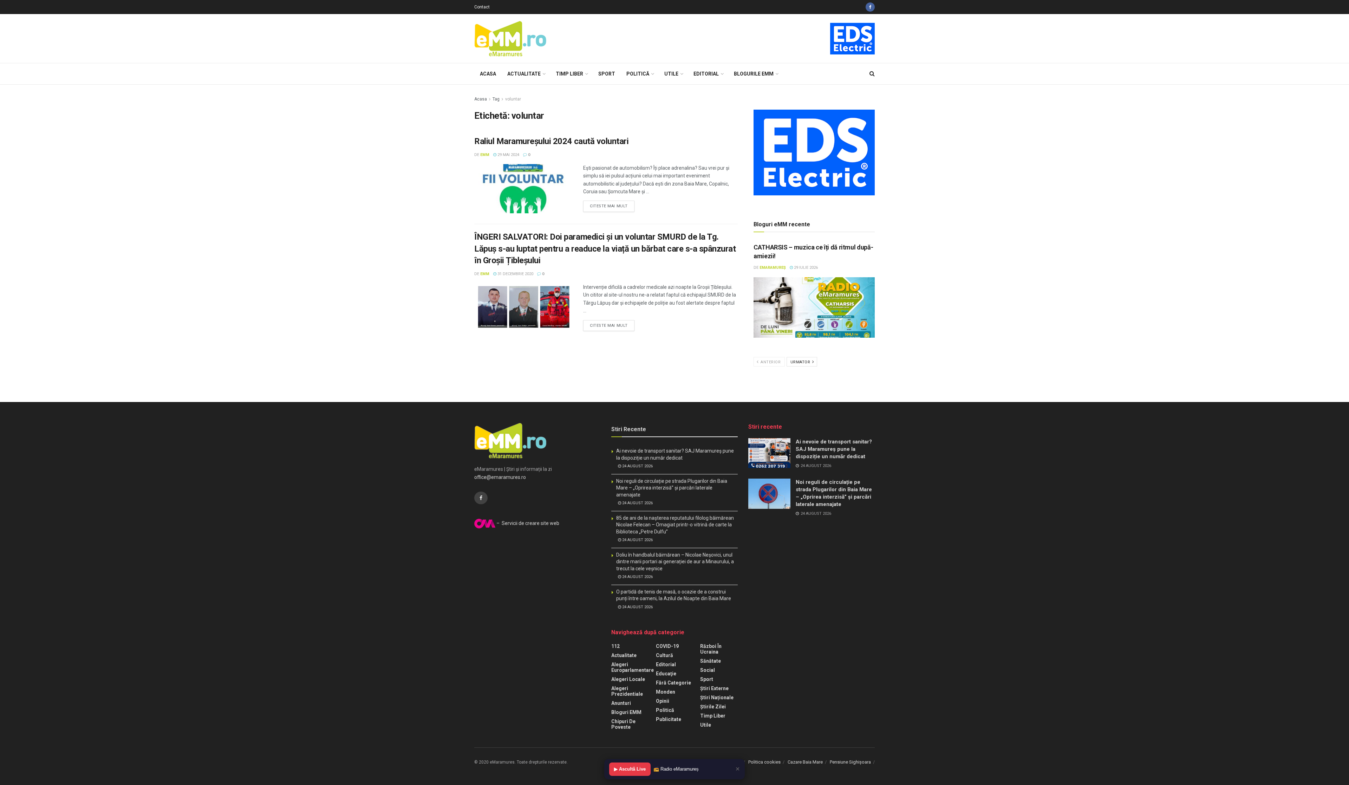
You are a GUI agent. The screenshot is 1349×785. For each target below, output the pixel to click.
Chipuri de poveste (623, 724)
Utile (671, 74)
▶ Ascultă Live (630, 769)
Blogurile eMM (754, 74)
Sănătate (710, 661)
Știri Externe (714, 688)
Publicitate (668, 719)
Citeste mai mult (609, 206)
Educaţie (666, 673)
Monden (665, 692)
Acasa (488, 74)
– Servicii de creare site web (527, 523)
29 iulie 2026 (805, 267)
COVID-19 (667, 646)
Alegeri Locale (628, 679)
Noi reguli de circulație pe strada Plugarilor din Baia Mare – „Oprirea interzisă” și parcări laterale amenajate (671, 488)
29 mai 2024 (507, 155)
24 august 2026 (637, 466)
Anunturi (621, 703)
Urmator (801, 362)
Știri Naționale (717, 697)
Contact (482, 7)
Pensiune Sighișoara (850, 762)
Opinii (662, 701)
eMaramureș (773, 267)
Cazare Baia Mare (805, 762)
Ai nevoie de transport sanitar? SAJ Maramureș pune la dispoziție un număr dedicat (834, 449)
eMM (484, 155)
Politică (637, 74)
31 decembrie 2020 (514, 274)
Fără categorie (673, 683)
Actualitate (524, 74)
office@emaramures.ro (500, 477)
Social (707, 670)
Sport (606, 74)
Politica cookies (764, 762)
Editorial (706, 74)
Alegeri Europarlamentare (632, 667)
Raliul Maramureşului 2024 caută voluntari (551, 141)
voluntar (513, 99)
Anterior (770, 362)
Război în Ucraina (711, 649)
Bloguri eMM (626, 712)
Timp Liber (569, 74)
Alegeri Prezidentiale (627, 691)
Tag (496, 99)
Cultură (664, 655)
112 (615, 646)
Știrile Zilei (713, 706)
